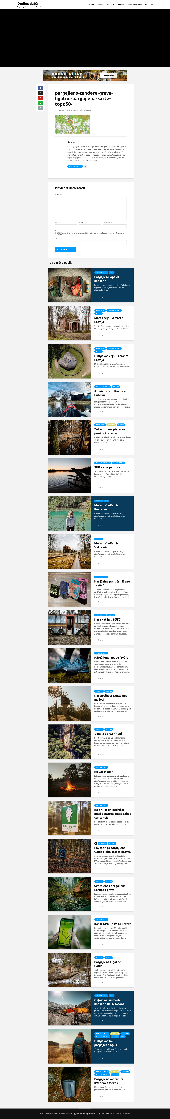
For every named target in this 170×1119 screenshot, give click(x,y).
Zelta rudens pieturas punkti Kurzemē (109, 431)
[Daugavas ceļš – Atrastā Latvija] (69, 361)
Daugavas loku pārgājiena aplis (105, 1043)
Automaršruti (100, 310)
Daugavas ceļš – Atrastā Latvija (111, 358)
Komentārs (58, 194)
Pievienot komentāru (85, 110)
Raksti (100, 4)
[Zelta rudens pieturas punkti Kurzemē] (69, 437)
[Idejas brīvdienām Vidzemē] (69, 551)
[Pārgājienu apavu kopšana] (69, 285)
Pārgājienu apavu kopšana (106, 279)
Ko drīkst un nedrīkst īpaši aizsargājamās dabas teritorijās (112, 813)
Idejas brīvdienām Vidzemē (106, 545)
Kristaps (61, 110)
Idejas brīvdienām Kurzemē (106, 507)
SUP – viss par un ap (108, 467)
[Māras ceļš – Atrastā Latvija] (69, 323)
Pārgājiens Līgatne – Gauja (108, 964)
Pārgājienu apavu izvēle (111, 657)
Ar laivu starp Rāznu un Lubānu (111, 393)
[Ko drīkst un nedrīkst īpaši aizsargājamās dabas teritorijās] (69, 818)
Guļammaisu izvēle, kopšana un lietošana (109, 1002)
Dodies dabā (27, 4)
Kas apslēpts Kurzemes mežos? (110, 697)
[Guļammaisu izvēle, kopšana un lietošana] (69, 1008)
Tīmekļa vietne (107, 222)
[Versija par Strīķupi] (69, 742)
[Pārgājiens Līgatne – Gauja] (69, 970)
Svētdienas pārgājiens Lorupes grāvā (109, 887)
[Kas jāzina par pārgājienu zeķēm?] (69, 589)
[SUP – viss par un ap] (69, 475)
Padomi (121, 4)
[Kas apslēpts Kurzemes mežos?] (69, 703)
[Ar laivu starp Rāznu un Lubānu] (69, 399)
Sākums (91, 4)
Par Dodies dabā (135, 4)
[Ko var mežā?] (69, 780)
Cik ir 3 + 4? (59, 238)
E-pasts (82, 222)
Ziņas (111, 272)
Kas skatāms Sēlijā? (108, 619)
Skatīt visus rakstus (75, 166)
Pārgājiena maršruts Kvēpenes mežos (108, 1081)
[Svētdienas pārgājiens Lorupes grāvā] (69, 894)
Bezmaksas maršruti (114, 310)
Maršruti (110, 4)
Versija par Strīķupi (108, 733)
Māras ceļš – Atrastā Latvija (108, 319)
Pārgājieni (99, 691)
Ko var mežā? (103, 771)
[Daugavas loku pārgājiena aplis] (69, 1046)
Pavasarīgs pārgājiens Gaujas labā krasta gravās (112, 849)
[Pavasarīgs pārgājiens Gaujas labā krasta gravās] (69, 856)
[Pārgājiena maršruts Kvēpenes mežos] (69, 1084)
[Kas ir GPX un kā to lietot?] (69, 932)
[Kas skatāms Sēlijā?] (69, 627)
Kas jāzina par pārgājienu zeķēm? (112, 583)
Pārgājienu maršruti (102, 1036)
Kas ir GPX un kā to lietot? (112, 924)
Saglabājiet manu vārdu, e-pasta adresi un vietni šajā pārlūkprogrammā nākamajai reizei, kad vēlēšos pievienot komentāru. (90, 233)
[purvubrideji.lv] (85, 75)
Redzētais (99, 313)
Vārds (57, 222)
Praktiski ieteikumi (101, 272)
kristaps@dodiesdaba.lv (122, 1114)
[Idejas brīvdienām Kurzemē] (69, 513)
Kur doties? (111, 424)
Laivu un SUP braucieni (103, 386)
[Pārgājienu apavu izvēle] (69, 665)
